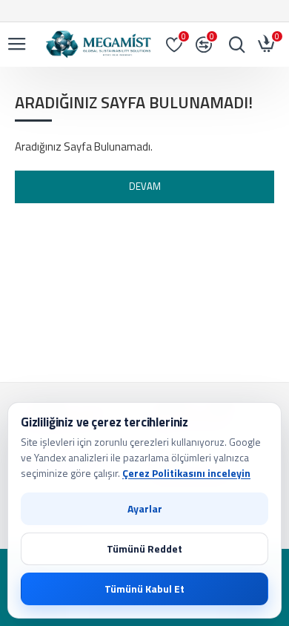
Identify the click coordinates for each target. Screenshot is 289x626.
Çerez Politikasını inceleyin (186, 473)
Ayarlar (144, 508)
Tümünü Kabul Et (144, 588)
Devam (145, 186)
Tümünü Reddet (144, 548)
